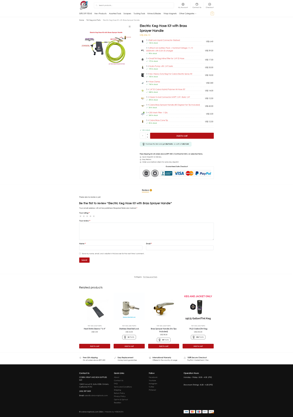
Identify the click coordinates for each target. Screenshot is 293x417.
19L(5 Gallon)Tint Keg (198, 328)
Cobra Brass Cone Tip (158, 120)
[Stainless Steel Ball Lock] (129, 308)
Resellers (117, 402)
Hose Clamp (154, 81)
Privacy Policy (119, 396)
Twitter (151, 387)
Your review (84, 221)
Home (81, 20)
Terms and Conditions (123, 387)
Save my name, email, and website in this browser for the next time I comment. (113, 253)
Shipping (117, 390)
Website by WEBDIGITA (114, 412)
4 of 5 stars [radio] (90, 216)
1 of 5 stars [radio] (80, 216)
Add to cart (182, 135)
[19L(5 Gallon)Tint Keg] (198, 308)
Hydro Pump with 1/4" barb (161, 66)
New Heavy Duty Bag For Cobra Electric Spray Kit (170, 74)
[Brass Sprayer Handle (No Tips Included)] (163, 308)
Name (82, 243)
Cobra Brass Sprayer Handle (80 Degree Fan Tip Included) (174, 105)
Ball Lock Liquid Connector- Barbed (164, 40)
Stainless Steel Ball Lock (129, 328)
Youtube (152, 380)
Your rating (84, 213)
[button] (208, 13)
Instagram (153, 383)
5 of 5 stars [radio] (94, 216)
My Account (183, 7)
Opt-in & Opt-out (121, 399)
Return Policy (119, 393)
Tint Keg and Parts (93, 20)
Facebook (153, 377)
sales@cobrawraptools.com (96, 395)
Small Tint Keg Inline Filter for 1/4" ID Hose (166, 58)
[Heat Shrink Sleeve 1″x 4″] (94, 308)
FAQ (116, 383)
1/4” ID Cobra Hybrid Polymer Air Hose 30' (167, 89)
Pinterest (152, 390)
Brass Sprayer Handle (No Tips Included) (163, 330)
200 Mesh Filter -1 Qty (158, 112)
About (116, 377)
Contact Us (196, 7)
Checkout (210, 7)
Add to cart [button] (94, 346)
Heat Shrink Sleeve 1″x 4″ (95, 328)
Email (149, 243)
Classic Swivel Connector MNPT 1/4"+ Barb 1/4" (169, 97)
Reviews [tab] (146, 190)
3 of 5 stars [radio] (87, 216)
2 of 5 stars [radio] (84, 216)
